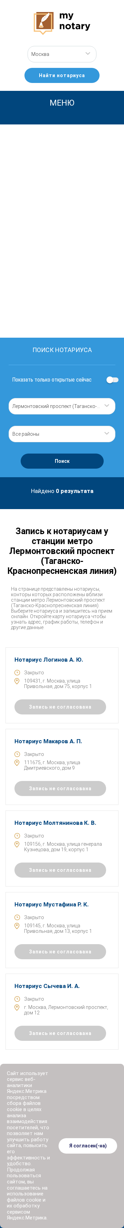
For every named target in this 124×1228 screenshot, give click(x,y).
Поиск (62, 461)
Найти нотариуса (62, 75)
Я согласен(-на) (88, 1145)
